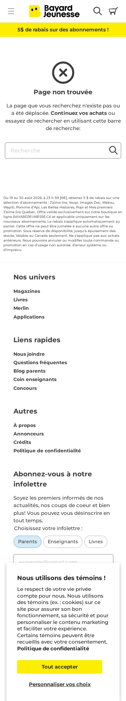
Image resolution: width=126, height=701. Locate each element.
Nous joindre (29, 354)
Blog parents (29, 371)
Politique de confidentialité (53, 648)
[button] (11, 11)
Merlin (21, 308)
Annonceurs (28, 434)
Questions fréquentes (40, 362)
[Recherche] (113, 150)
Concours (25, 388)
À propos (24, 425)
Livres (20, 300)
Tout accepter (60, 667)
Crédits (22, 442)
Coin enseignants (34, 379)
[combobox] (63, 150)
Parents (27, 542)
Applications (28, 317)
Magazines (26, 291)
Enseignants (63, 542)
